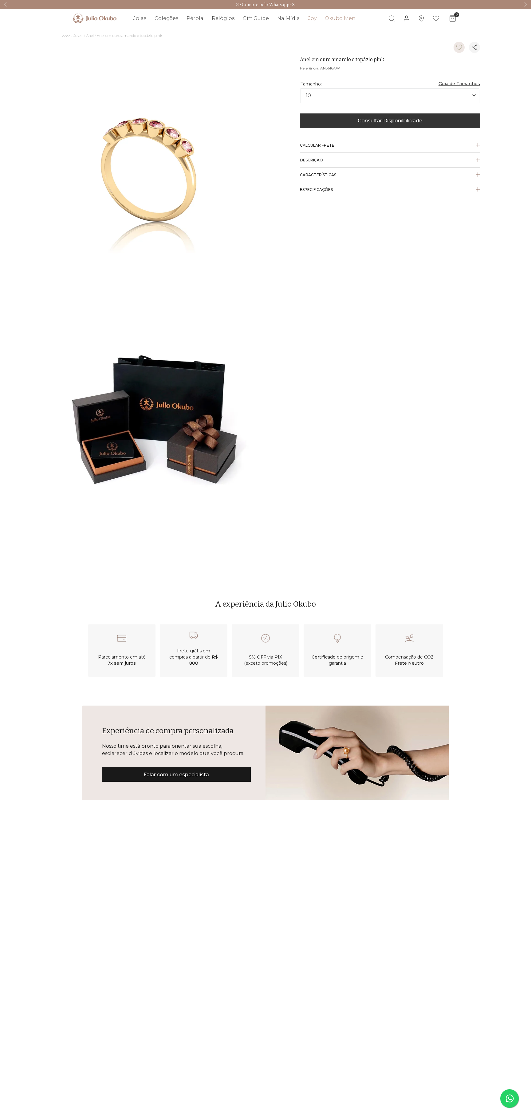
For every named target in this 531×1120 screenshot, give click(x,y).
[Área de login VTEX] (406, 18)
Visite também (444, 36)
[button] (459, 79)
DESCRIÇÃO (311, 160)
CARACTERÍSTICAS (318, 174)
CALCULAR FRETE (317, 145)
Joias (77, 35)
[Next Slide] (525, 4)
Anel (90, 35)
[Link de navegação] (94, 18)
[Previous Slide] (5, 4)
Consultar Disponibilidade (390, 121)
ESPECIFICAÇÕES (316, 189)
